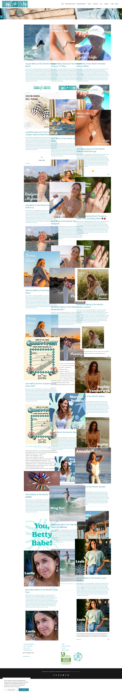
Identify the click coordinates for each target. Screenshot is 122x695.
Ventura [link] (42, 78)
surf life (100, 408)
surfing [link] (38, 77)
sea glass (61, 318)
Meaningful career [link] (44, 73)
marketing (70, 316)
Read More (79, 639)
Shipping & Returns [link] (28, 650)
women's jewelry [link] (100, 79)
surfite (101, 317)
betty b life (71, 313)
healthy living (50, 391)
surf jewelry (104, 316)
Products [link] (103, 74)
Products (53, 318)
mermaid (53, 317)
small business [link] (39, 75)
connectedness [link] (102, 70)
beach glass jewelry (52, 388)
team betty (105, 317)
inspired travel (63, 316)
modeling (57, 317)
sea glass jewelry (66, 318)
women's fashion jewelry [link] (41, 79)
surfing (72, 320)
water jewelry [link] (47, 78)
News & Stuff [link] (28, 74)
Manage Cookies (11, 689)
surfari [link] (35, 77)
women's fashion (67, 322)
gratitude (103, 312)
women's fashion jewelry (102, 320)
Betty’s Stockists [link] (65, 650)
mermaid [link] (102, 73)
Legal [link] (63, 644)
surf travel (66, 320)
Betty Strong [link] (47, 70)
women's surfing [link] (34, 81)
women (62, 322)
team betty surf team (70, 321)
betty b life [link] (42, 70)
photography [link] (42, 74)
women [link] (26, 79)
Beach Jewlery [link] (28, 70)
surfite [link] (41, 77)
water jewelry (47, 398)
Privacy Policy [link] (17, 686)
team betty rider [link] (28, 78)
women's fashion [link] (32, 79)
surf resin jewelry (56, 320)
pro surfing (107, 315)
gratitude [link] (45, 71)
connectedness (54, 314)
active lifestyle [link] (45, 69)
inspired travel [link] (32, 73)
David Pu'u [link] (37, 71)
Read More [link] (27, 163)
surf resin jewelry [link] (105, 75)
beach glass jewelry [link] (102, 69)
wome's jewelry (57, 322)
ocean (66, 317)
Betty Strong (102, 311)
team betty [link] (45, 77)
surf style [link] (27, 77)
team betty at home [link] (103, 77)
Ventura (102, 319)
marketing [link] (39, 73)
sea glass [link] (27, 75)
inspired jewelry (57, 316)
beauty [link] (33, 70)
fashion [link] (41, 71)
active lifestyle (73, 312)
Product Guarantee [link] (66, 646)
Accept (23, 689)
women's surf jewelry (62, 324)
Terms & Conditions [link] (28, 646)
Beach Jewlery (57, 313)
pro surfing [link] (47, 74)
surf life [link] (100, 75)
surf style (62, 320)
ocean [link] (32, 74)
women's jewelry (54, 324)
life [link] (35, 73)
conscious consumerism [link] (30, 71)
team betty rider (62, 321)
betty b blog (66, 313)
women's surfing (70, 324)
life (67, 316)
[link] (1, 17)
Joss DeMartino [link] (30, 69)
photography (101, 315)
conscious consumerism (62, 314)
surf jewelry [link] (45, 75)
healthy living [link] (101, 71)
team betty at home (55, 321)
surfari (69, 320)
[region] (16, 685)
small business (73, 318)
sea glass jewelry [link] (32, 75)
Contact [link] (63, 648)
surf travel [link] (32, 77)
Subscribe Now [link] (26, 656)
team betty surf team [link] (36, 78)
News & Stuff (61, 317)
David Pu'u (69, 314)
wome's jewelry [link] (105, 78)
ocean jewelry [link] (36, 74)
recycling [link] (107, 74)
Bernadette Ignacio (56, 312)
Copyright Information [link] (29, 644)
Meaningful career (102, 313)
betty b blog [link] (37, 70)
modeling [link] (106, 73)
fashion (73, 314)
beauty (62, 313)
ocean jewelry (70, 317)
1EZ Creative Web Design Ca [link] (75, 671)
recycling (57, 318)
